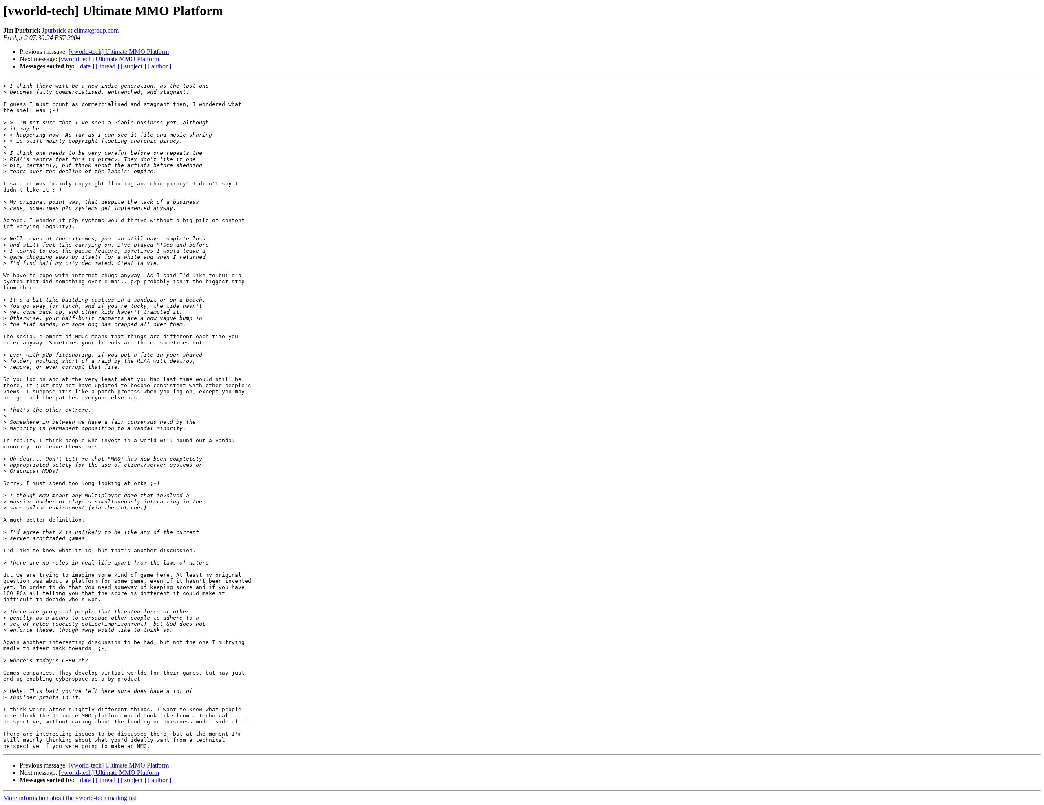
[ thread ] (107, 66)
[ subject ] (133, 66)
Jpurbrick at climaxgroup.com (80, 30)
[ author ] (159, 66)
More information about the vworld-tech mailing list (69, 797)
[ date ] (85, 66)
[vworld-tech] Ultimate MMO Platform (119, 51)
